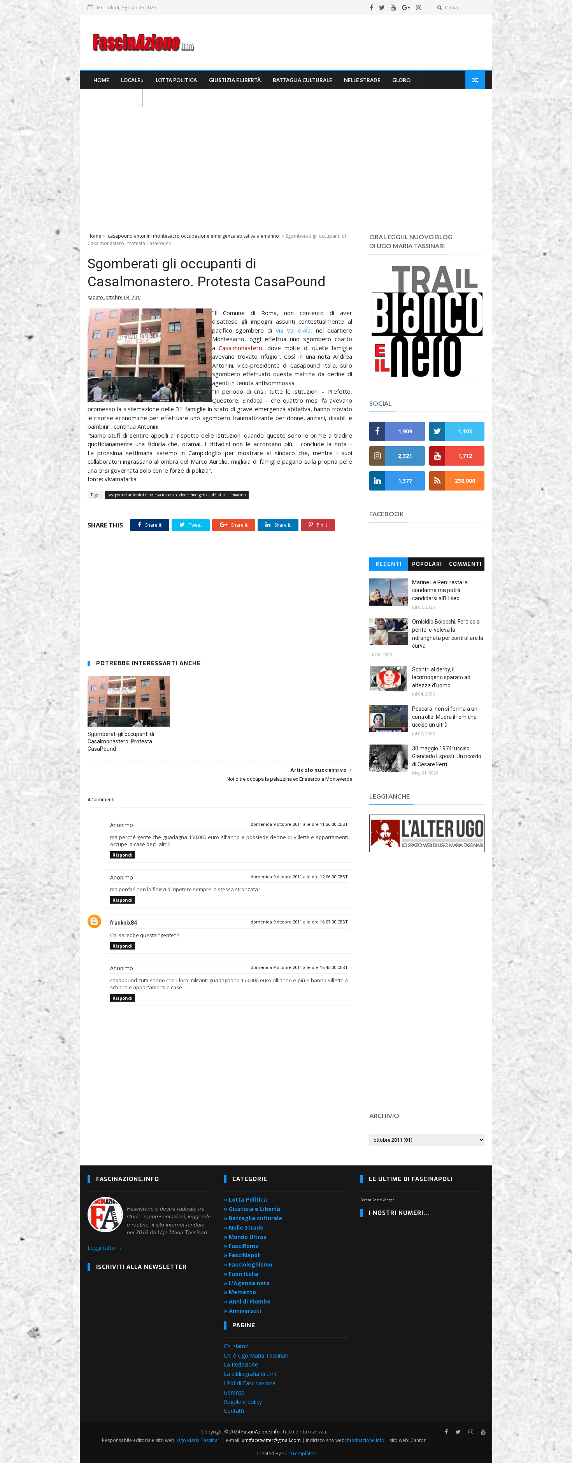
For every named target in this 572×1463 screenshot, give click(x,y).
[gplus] (406, 7)
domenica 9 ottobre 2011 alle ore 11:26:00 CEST (299, 824)
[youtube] (393, 7)
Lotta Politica (176, 80)
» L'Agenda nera (247, 1283)
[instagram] (418, 7)
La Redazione (241, 1364)
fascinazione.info (365, 1440)
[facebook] (371, 7)
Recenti (388, 564)
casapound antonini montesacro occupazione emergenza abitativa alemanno (193, 236)
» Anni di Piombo (247, 1301)
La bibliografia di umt (250, 1373)
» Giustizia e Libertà (252, 1208)
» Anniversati (242, 1310)
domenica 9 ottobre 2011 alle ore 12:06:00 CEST (299, 877)
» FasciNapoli (242, 1255)
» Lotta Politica (245, 1199)
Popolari (427, 564)
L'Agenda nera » (114, 98)
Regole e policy (243, 1401)
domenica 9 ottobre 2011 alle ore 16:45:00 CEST (299, 967)
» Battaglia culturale (253, 1218)
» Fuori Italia (241, 1273)
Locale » (132, 80)
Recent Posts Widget (377, 1199)
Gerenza (234, 1392)
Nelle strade (362, 80)
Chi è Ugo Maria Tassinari (256, 1355)
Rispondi (122, 855)
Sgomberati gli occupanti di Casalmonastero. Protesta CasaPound (121, 741)
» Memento (240, 1292)
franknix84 (123, 923)
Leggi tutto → (105, 1247)
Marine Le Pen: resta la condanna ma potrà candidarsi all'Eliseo (440, 590)
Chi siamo (236, 1346)
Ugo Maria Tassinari (199, 1440)
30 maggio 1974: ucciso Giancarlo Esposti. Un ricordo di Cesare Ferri (446, 756)
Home (101, 80)
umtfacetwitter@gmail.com (272, 1440)
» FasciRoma (241, 1245)
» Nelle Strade (243, 1227)
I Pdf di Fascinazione (249, 1383)
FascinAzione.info (260, 1431)
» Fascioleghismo (248, 1264)
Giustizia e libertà (235, 80)
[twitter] (382, 7)
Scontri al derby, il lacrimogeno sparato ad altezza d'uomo (441, 677)
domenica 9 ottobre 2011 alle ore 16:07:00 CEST (299, 922)
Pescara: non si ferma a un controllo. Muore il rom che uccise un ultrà (444, 717)
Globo (401, 80)
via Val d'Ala (293, 330)
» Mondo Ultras (245, 1236)
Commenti (465, 564)
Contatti (234, 1410)
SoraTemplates (299, 1453)
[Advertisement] (342, 42)
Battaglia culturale (302, 80)
